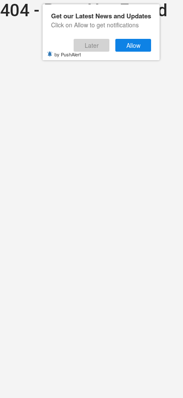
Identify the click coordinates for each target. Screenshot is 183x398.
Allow (133, 45)
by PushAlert (67, 54)
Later (92, 45)
